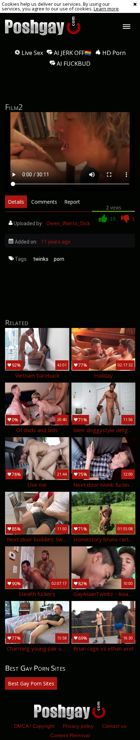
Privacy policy (78, 726)
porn (59, 259)
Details (16, 201)
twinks (40, 259)
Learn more (106, 8)
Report (72, 201)
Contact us (114, 726)
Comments (44, 201)
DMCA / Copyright (34, 726)
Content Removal (70, 735)
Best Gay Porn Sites (31, 683)
